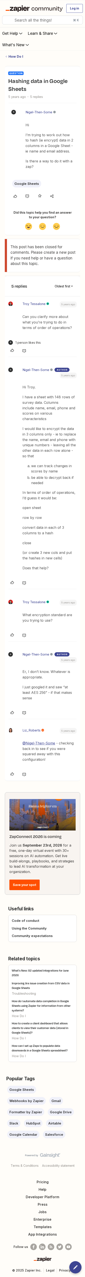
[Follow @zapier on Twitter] (59, 1247)
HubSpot (33, 1123)
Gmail (56, 1101)
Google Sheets (26, 184)
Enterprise (42, 1219)
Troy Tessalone (34, 304)
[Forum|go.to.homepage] (33, 8)
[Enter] (7, 20)
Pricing (43, 1182)
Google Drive (61, 1112)
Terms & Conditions (25, 1165)
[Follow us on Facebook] (33, 1247)
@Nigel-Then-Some (38, 743)
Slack (13, 1123)
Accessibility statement (58, 1165)
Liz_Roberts (31, 730)
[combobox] (42, 20)
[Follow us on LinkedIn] (42, 1247)
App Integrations (42, 1234)
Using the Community (29, 928)
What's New (13, 44)
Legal (50, 1270)
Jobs (42, 1212)
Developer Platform (42, 1197)
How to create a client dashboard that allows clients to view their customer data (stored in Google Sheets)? (40, 1027)
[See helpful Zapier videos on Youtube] (68, 1247)
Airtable (54, 1123)
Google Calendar (23, 1134)
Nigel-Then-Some (39, 112)
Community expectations (32, 936)
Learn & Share (40, 33)
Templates (43, 1227)
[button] (74, 8)
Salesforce (54, 1134)
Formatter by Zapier (25, 1112)
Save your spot (24, 885)
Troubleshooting (24, 993)
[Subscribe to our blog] (51, 1247)
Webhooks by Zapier (26, 1101)
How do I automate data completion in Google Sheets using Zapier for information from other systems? (41, 1005)
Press (43, 1204)
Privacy (65, 1270)
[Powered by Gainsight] (42, 1156)
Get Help (10, 33)
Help (42, 1189)
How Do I (15, 56)
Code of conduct (25, 921)
